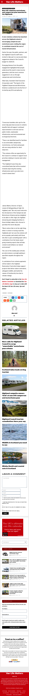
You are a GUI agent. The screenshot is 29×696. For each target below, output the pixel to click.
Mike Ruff (6, 16)
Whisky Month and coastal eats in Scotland (13, 467)
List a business (6, 692)
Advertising (19, 691)
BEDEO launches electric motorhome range (16, 553)
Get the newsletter (11, 691)
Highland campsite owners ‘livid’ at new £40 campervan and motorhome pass (14, 395)
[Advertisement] (14, 107)
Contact (24, 691)
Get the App (4, 691)
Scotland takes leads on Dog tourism (14, 370)
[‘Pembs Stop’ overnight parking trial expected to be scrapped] (5, 569)
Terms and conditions (17, 694)
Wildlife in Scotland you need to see (14, 443)
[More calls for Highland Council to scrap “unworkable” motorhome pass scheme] (5, 561)
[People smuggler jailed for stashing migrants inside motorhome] (5, 592)
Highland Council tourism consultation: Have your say (14, 420)
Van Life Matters (14, 1)
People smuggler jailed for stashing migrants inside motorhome (16, 592)
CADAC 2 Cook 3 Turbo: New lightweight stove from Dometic (17, 584)
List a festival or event (14, 692)
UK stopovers (8, 8)
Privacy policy (9, 694)
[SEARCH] (25, 542)
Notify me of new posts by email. (11, 510)
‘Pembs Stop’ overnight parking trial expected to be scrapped (17, 568)
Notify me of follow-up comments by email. (14, 507)
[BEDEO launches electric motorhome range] (5, 554)
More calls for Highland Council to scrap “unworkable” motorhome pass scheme (13, 345)
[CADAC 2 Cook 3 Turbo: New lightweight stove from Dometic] (5, 585)
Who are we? (22, 692)
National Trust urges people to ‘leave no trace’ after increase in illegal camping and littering (18, 577)
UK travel (13, 8)
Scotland (3, 8)
